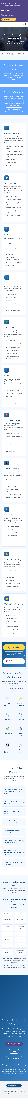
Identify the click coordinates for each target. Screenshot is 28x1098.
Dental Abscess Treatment (13, 444)
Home (3, 53)
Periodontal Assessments (13, 542)
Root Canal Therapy (11, 294)
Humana (7, 939)
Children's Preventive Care (13, 480)
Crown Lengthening (11, 353)
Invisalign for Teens (11, 486)
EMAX (22, 146)
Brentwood (6, 1069)
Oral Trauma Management (13, 403)
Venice (19, 1071)
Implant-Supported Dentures (13, 207)
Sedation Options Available (13, 310)
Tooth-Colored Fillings (12, 580)
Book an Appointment (8, 19)
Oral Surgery (9, 375)
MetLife (20, 939)
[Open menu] (25, 24)
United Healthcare (7, 951)
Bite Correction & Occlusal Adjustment (13, 622)
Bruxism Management (12, 633)
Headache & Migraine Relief (13, 629)
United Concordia (20, 945)
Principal (7, 945)
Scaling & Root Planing (12, 340)
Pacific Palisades (7, 1071)
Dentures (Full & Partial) (12, 574)
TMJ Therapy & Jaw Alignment (14, 262)
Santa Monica (11, 1065)
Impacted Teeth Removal (12, 390)
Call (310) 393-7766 (14, 1044)
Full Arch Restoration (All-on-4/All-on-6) (13, 203)
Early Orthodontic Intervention (14, 494)
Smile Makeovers (10, 159)
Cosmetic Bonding (11, 162)
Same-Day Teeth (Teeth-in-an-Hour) (14, 211)
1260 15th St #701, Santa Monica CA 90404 (11, 5)
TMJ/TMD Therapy (11, 615)
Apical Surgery (10, 300)
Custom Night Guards (12, 618)
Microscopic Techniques (12, 307)
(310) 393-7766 (5, 10)
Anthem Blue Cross (7, 920)
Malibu (14, 1071)
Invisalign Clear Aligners (12, 248)
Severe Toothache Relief (12, 433)
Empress (16, 146)
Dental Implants (10, 183)
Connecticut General (20, 927)
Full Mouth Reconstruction (13, 166)
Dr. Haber (13, 1031)
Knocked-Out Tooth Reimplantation (11, 440)
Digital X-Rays (9, 529)
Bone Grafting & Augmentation (14, 393)
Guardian (7, 934)
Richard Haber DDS (7, 2)
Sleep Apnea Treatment (12, 626)
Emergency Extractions (12, 448)
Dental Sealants (10, 539)
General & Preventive (12, 515)
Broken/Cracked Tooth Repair (14, 436)
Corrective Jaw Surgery (12, 399)
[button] (2, 39)
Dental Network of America (20, 951)
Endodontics (9, 283)
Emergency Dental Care (13, 420)
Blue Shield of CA (20, 919)
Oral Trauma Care (10, 451)
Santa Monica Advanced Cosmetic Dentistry (13, 3)
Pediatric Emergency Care (13, 497)
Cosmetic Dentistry (12, 133)
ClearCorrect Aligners (12, 251)
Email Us (14, 1051)
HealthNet (20, 934)
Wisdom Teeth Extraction (12, 387)
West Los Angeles (13, 1073)
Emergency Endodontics (12, 303)
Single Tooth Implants (12, 196)
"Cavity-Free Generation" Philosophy (12, 490)
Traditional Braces (10, 254)
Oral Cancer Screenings (12, 532)
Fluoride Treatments (11, 535)
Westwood (13, 1069)
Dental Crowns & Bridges (12, 570)
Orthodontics (9, 234)
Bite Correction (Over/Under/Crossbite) (12, 258)
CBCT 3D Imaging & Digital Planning (13, 216)
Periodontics (9, 327)
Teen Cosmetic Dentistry (12, 483)
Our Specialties (12, 1085)
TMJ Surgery (9, 396)
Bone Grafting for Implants (13, 350)
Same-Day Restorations (12, 586)
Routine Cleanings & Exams (13, 526)
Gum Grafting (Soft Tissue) (13, 347)
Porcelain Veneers (8, 147)
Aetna (20, 913)
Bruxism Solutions (10, 265)
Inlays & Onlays (10, 577)
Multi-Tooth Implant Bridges (13, 199)
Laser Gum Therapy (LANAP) (13, 344)
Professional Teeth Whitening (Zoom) (14, 155)
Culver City (22, 1073)
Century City (20, 1069)
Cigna (7, 926)
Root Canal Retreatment (12, 297)
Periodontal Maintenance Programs (12, 357)
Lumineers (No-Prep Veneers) (14, 151)
